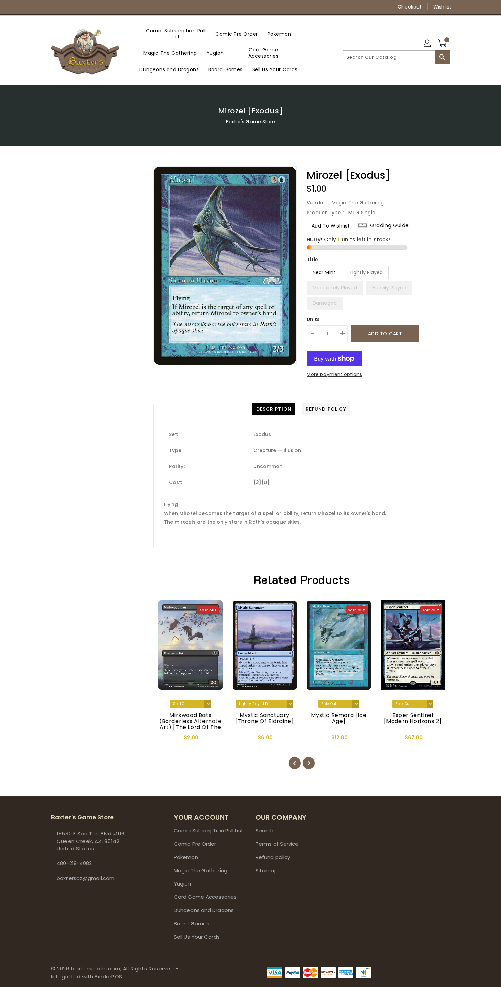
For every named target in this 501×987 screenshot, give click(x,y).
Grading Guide (389, 225)
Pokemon (186, 857)
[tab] (273, 409)
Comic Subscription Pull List (208, 830)
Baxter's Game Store (250, 121)
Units (313, 319)
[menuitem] (176, 33)
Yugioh (182, 883)
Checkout (410, 6)
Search (265, 830)
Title (312, 259)
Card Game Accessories (205, 896)
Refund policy (273, 857)
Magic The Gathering (200, 870)
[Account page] (428, 43)
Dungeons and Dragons (204, 910)
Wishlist (442, 6)
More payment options (334, 374)
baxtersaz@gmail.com (86, 878)
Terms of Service (277, 843)
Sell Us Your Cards (197, 936)
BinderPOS (108, 976)
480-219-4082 (74, 863)
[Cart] (443, 43)
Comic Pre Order (195, 843)
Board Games (191, 923)
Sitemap (267, 870)
